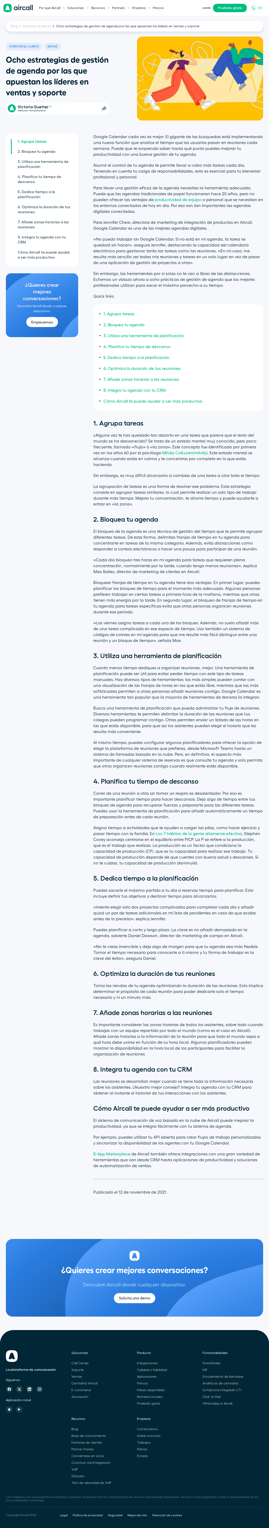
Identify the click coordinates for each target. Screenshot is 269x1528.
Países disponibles (151, 1390)
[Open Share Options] (104, 108)
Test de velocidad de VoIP (91, 1483)
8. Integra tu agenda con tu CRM (42, 239)
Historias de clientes (86, 1442)
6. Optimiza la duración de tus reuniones (44, 209)
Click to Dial (212, 1396)
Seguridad (115, 1515)
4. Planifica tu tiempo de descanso (39, 179)
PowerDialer (212, 1363)
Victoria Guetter (33, 107)
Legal (64, 1515)
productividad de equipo (178, 200)
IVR (205, 1370)
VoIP (74, 1469)
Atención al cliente (37, 26)
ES (260, 8)
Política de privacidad (88, 1515)
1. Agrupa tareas (32, 141)
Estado (142, 1456)
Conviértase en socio (87, 1456)
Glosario (77, 1476)
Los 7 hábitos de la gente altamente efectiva (199, 834)
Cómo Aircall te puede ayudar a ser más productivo (44, 254)
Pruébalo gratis (230, 8)
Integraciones (147, 1363)
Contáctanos (147, 1429)
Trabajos (144, 1442)
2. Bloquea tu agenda (36, 151)
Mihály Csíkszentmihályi (185, 453)
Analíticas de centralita (220, 1383)
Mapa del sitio (137, 1515)
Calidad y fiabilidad (152, 1370)
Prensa (142, 1449)
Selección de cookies (167, 1515)
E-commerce (81, 1390)
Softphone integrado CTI (222, 1390)
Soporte (77, 1370)
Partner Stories (82, 1449)
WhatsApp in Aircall (217, 1403)
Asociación (79, 1396)
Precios (158, 8)
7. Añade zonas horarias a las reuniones (43, 224)
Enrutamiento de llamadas (223, 1376)
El (94, 1154)
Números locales (149, 1396)
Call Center (80, 1363)
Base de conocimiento (88, 1436)
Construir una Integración (91, 1462)
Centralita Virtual (84, 1383)
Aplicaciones (147, 1376)
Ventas (52, 46)
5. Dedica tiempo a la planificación (36, 194)
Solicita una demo (134, 1298)
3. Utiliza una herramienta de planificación (43, 164)
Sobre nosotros (149, 1436)
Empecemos (42, 322)
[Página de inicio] (18, 8)
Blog (14, 26)
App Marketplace (113, 1154)
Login (206, 8)
